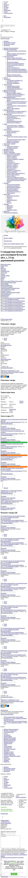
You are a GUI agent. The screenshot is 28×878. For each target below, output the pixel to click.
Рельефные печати (9, 753)
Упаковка (6, 760)
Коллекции (7, 45)
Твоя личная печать (6, 359)
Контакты (6, 4)
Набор (2, 284)
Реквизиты (4, 807)
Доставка (6, 7)
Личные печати (8, 743)
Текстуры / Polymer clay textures (12, 756)
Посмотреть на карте (6, 804)
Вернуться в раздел (6, 281)
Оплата (6, 9)
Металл (3, 348)
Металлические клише (10, 737)
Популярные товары (9, 44)
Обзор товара (4, 282)
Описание (3, 286)
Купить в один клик (18, 857)
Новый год (7, 761)
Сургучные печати (9, 732)
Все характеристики (6, 345)
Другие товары (21, 401)
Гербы (5, 744)
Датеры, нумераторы (9, 754)
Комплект (3, 285)
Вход (5, 15)
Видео (2, 296)
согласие (12, 862)
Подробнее (3, 426)
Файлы (2, 295)
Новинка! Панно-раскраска (11, 729)
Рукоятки (6, 757)
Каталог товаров (5, 38)
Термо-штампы (8, 736)
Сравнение (12, 428)
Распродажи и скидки (9, 42)
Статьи (5, 11)
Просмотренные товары (7, 714)
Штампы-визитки (8, 742)
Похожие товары (5, 292)
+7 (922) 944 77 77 (5, 821)
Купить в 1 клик (14, 370)
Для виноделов (8, 747)
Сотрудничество (8, 13)
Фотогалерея (7, 10)
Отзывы (3, 291)
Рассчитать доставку (18, 372)
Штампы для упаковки (10, 739)
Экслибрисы (7, 735)
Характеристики (5, 288)
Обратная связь (5, 820)
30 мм (5, 339)
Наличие (3, 293)
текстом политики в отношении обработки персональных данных (14, 855)
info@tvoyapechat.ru (21, 797)
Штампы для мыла (9, 752)
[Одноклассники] (4, 377)
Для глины (6, 750)
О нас (5, 3)
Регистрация (7, 17)
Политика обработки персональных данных (7, 810)
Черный (6, 488)
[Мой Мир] (6, 377)
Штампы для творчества (10, 730)
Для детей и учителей (9, 749)
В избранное (4, 429)
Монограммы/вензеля (9, 740)
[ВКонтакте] (1, 377)
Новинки (6, 41)
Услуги (5, 6)
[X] (8, 377)
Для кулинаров (8, 746)
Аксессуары (4, 289)
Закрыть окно (4, 710)
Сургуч (6, 733)
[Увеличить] (14, 299)
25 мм (5, 338)
